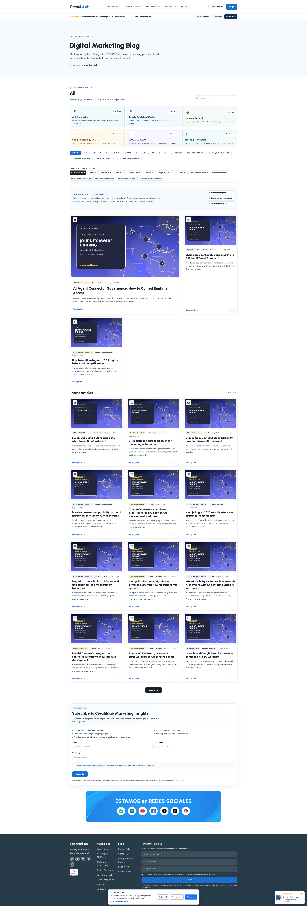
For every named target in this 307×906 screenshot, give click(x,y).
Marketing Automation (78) (150, 178)
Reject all (163, 897)
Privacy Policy (125, 849)
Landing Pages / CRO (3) (129, 158)
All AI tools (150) (78, 173)
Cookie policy (123, 901)
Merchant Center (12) (220, 173)
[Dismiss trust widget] (302, 894)
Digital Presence (105, 870)
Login (231, 6)
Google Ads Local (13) (145, 153)
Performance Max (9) (199, 173)
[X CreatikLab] (72, 864)
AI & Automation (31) (92, 153)
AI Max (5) (181, 173)
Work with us (217, 7)
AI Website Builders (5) (104, 178)
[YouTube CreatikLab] (83, 859)
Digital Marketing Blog (89, 65)
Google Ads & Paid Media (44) (118, 153)
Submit (189, 880)
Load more (153, 690)
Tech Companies (105, 879)
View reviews (231, 16)
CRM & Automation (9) (105, 158)
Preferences (177, 897)
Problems (101, 889)
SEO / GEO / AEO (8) (195, 153)
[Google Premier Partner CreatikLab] (82, 873)
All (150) (75, 153)
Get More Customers (102, 864)
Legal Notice (124, 866)
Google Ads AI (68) (165, 173)
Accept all (191, 897)
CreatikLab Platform (102, 855)
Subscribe (79, 774)
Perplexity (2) (135, 173)
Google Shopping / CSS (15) (170, 153)
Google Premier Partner (125, 860)
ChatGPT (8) (120, 173)
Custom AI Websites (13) (81, 178)
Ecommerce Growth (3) (81, 158)
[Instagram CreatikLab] (72, 859)
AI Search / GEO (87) (126, 178)
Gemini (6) (149, 173)
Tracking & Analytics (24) (219, 153)
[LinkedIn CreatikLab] (77, 859)
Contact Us (123, 853)
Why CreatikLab (105, 875)
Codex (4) (93, 173)
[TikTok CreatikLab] (89, 859)
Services (101, 884)
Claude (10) (106, 173)
